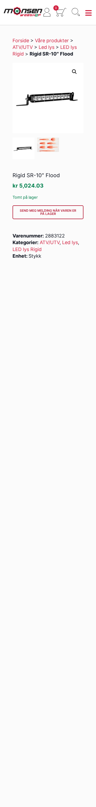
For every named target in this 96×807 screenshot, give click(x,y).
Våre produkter (52, 40)
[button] (74, 72)
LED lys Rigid (27, 249)
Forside (21, 40)
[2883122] (23, 148)
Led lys (46, 47)
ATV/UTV (23, 47)
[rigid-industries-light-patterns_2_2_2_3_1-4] (48, 145)
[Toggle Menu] (88, 13)
